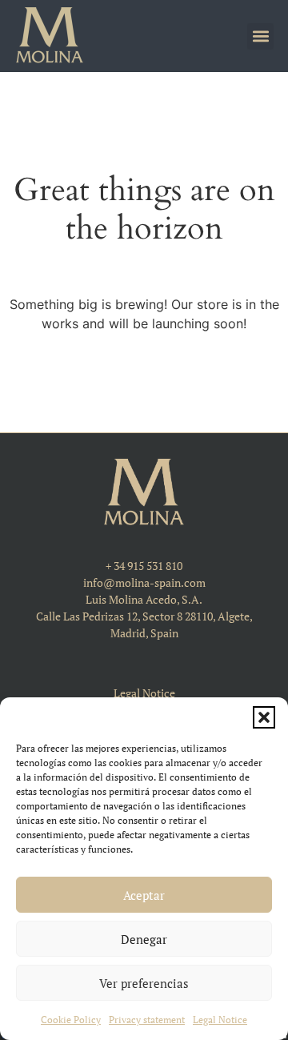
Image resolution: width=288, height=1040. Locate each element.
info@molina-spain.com (144, 582)
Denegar (144, 939)
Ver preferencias (144, 983)
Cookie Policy (71, 1020)
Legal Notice (220, 1020)
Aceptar (144, 895)
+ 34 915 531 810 (144, 565)
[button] (264, 717)
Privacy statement (147, 1020)
